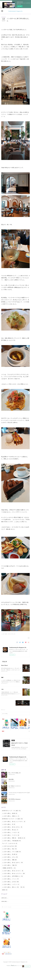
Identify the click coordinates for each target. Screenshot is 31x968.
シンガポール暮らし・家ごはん (10, 829)
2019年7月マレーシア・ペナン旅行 (11, 810)
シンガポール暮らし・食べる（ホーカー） (12, 870)
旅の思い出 (21, 838)
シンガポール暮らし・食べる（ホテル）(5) (8, 633)
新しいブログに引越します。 (15, 772)
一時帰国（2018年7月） (9, 868)
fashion (4, 889)
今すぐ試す (20, 6)
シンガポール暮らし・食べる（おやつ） (12, 862)
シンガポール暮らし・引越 (9, 865)
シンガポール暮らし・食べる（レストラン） (13, 873)
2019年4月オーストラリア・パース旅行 (12, 818)
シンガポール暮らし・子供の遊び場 (11, 840)
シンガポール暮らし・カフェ (10, 857)
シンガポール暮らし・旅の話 (9, 813)
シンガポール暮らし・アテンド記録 (11, 851)
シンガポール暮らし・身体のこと (10, 816)
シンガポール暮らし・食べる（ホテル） (12, 827)
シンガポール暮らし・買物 (9, 859)
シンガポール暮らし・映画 (9, 838)
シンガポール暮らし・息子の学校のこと (12, 876)
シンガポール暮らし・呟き (9, 848)
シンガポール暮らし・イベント (10, 879)
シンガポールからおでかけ (9, 846)
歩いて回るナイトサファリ (15, 786)
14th (2, 689)
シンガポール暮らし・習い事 (9, 854)
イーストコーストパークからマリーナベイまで (19, 792)
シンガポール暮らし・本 (8, 824)
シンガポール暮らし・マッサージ (10, 835)
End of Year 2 (4, 665)
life (22, 887)
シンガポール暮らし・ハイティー (10, 884)
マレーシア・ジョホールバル (9, 843)
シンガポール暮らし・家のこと (10, 887)
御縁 (2, 677)
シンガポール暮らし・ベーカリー (10, 832)
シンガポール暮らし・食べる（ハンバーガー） (13, 821)
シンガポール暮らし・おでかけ (10, 881)
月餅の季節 (11, 779)
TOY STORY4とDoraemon (14, 799)
